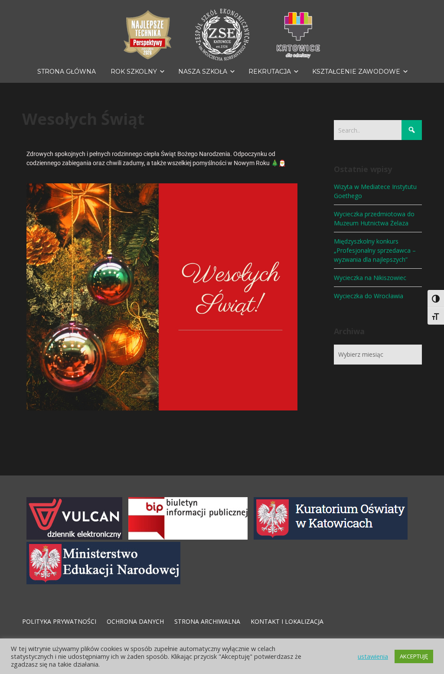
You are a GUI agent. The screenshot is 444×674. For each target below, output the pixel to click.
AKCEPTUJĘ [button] (414, 656)
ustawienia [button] (373, 656)
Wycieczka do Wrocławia (368, 296)
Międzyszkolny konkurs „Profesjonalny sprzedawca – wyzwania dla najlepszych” (375, 250)
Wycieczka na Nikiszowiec (370, 278)
